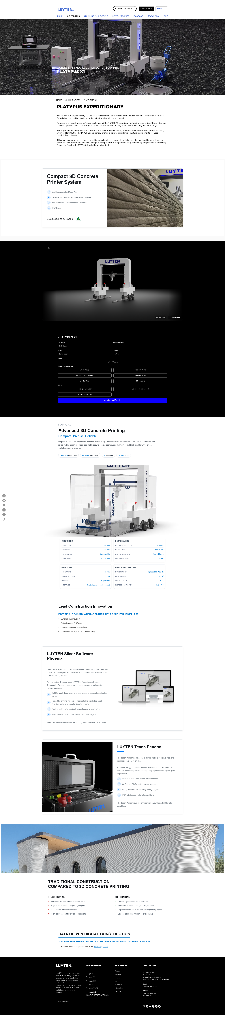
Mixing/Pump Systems (65, 366)
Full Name (62, 342)
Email (60, 350)
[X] (4, 514)
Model (60, 358)
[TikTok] (4, 519)
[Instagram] (4, 495)
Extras (60, 385)
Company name (118, 342)
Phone (116, 350)
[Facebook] (4, 510)
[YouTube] (4, 505)
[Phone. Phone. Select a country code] (117, 354)
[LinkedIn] (4, 500)
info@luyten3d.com (150, 986)
